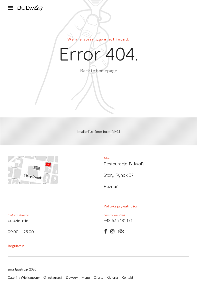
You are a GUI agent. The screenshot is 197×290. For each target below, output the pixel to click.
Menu (86, 277)
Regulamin (16, 246)
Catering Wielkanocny (24, 277)
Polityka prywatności (120, 206)
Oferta (98, 277)
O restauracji (52, 277)
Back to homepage (98, 70)
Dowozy (72, 277)
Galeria (112, 277)
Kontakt (127, 277)
